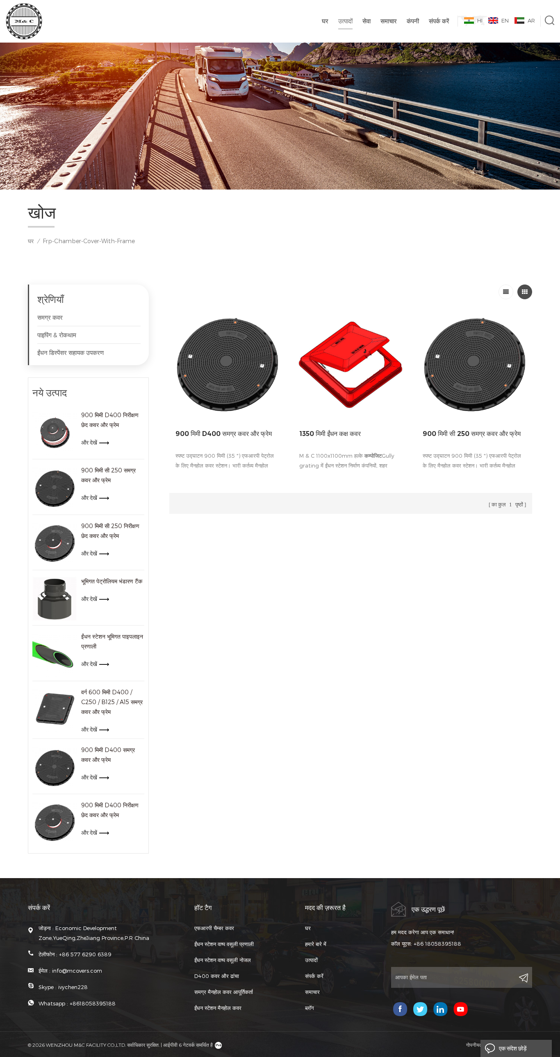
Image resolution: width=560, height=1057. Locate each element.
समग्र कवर (50, 317)
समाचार (388, 21)
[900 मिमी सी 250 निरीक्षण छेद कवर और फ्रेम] (54, 543)
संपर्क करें (439, 21)
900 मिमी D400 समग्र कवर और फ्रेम (108, 754)
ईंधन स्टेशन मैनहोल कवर (217, 1008)
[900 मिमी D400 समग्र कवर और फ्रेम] (54, 767)
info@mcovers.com (77, 970)
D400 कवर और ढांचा (216, 976)
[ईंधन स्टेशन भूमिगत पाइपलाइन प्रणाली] (54, 654)
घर (325, 21)
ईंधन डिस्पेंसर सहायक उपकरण (70, 352)
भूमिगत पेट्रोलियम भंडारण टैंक (111, 581)
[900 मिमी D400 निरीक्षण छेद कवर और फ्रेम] (54, 432)
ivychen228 (73, 987)
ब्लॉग (309, 1008)
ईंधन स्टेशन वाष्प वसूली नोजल (222, 960)
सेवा (366, 21)
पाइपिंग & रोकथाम (56, 335)
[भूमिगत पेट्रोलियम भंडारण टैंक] (54, 598)
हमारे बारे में (315, 944)
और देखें (89, 442)
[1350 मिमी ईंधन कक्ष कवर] (350, 362)
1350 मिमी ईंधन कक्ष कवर (330, 434)
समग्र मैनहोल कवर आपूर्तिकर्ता (223, 992)
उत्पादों (345, 21)
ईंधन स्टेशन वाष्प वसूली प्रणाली (224, 944)
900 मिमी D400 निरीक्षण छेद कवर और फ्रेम (110, 419)
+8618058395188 (93, 1003)
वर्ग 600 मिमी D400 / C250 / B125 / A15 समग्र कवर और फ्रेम (112, 702)
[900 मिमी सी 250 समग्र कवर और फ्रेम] (54, 487)
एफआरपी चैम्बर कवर (214, 928)
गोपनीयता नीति (479, 1045)
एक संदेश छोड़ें (513, 1048)
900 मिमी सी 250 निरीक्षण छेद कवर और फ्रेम (110, 530)
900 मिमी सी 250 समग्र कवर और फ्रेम (108, 475)
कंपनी (413, 21)
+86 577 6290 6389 (85, 954)
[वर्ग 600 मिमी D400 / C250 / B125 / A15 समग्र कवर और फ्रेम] (54, 709)
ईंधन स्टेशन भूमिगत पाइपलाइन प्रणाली (112, 641)
